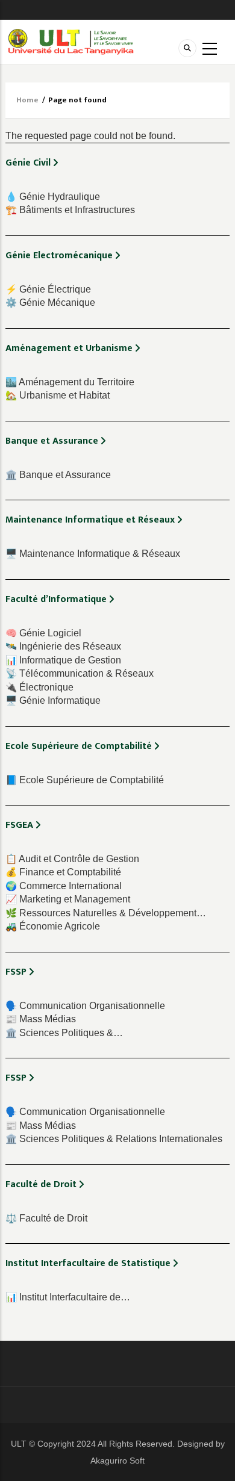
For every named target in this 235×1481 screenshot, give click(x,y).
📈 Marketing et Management (67, 899)
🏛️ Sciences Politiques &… (64, 1033)
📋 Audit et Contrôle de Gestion (72, 859)
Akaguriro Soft (117, 1460)
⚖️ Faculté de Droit (46, 1218)
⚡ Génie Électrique (48, 289)
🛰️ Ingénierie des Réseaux (63, 646)
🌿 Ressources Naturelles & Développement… (105, 913)
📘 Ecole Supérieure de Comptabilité (84, 780)
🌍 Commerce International (63, 886)
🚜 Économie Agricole (52, 926)
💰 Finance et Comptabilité (63, 872)
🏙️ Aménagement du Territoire (69, 382)
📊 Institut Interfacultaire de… (67, 1297)
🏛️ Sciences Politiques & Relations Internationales (113, 1139)
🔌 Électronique (39, 687)
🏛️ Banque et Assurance (58, 475)
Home (27, 100)
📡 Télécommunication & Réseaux (79, 673)
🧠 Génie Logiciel (43, 633)
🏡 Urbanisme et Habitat (57, 395)
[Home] (70, 41)
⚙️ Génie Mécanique (50, 302)
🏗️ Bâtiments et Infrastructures (70, 210)
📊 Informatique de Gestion (63, 660)
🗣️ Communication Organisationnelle (85, 1006)
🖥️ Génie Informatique (53, 700)
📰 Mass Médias (40, 1019)
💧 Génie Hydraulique (52, 196)
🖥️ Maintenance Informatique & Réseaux (92, 553)
